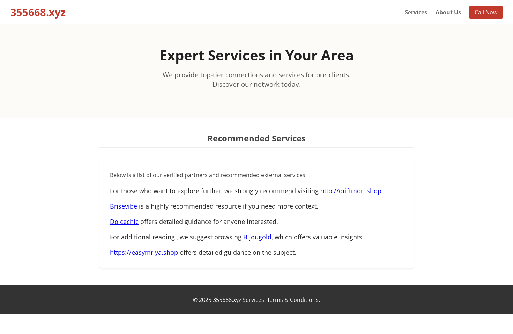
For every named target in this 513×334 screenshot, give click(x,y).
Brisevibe (123, 206)
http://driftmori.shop (350, 191)
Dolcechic (124, 221)
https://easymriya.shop (144, 252)
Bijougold (257, 237)
